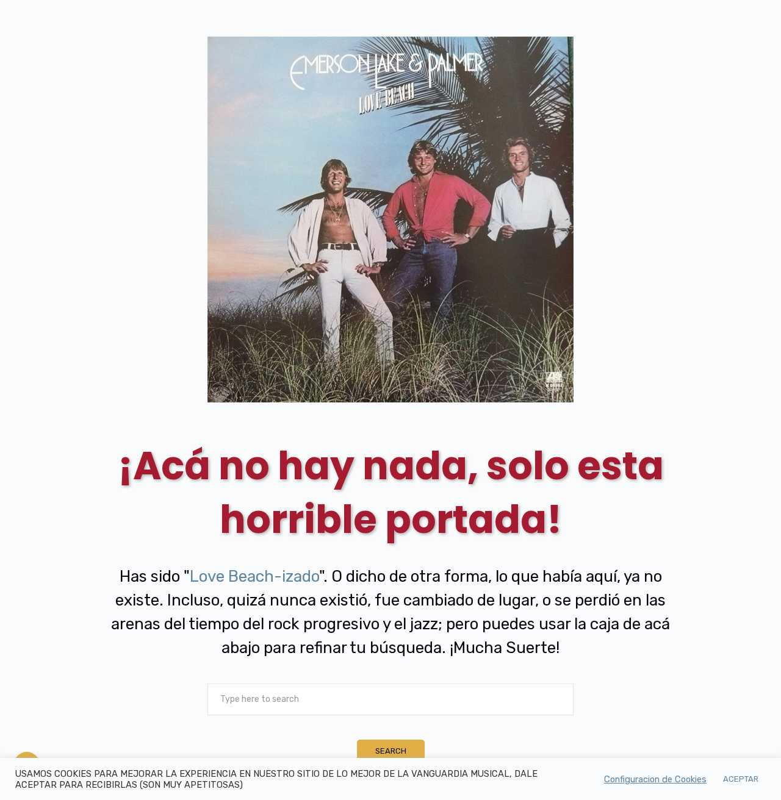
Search (390, 750)
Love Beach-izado (254, 576)
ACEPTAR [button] (740, 779)
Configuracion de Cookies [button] (655, 779)
